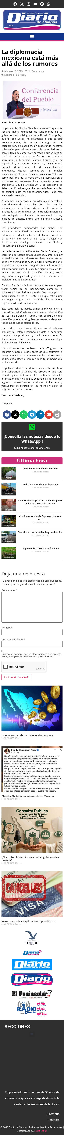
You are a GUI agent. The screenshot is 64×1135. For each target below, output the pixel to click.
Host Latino (41, 1131)
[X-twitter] (22, 4)
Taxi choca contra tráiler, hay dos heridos (40, 532)
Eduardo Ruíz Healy (15, 74)
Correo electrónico (13, 639)
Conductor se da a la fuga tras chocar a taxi (40, 518)
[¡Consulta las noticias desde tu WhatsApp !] (32, 427)
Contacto (53, 1120)
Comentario (9, 590)
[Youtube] (35, 4)
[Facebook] (15, 4)
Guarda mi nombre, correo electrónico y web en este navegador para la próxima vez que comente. (31, 655)
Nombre (7, 627)
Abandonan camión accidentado (40, 468)
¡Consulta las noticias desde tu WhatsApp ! (32, 439)
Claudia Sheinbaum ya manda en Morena (27, 796)
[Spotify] (42, 4)
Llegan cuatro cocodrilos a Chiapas (40, 548)
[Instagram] (28, 4)
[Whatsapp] (48, 4)
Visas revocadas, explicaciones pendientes (28, 921)
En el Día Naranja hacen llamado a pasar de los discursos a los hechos (40, 502)
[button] (32, 36)
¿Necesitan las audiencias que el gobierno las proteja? (30, 858)
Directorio (53, 1114)
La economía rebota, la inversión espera (27, 735)
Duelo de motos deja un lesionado (40, 484)
